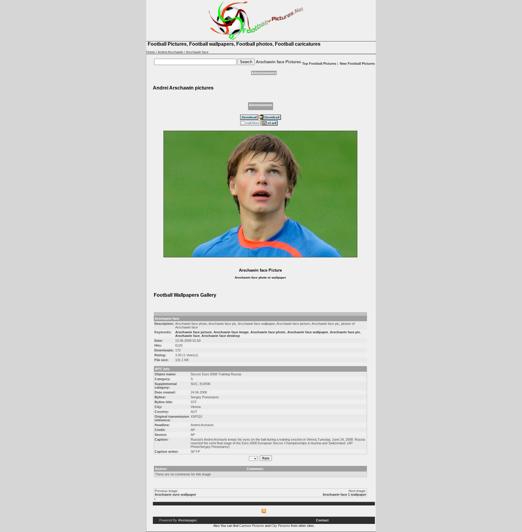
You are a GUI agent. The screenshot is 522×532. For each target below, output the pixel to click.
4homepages (187, 520)
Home (150, 52)
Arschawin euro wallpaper (175, 494)
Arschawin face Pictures (278, 62)
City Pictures (280, 525)
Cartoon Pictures (251, 525)
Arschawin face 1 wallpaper (344, 494)
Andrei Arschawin (170, 52)
